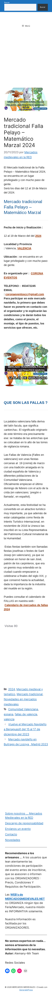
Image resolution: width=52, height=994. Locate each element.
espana (8, 714)
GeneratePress (26, 990)
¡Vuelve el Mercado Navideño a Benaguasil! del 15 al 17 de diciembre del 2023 (25, 729)
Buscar (7, 2)
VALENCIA (24, 248)
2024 (38, 235)
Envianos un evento (18, 828)
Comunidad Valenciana (23, 709)
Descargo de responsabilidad (24, 823)
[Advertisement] (26, 61)
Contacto (11, 834)
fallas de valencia (26, 714)
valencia (9, 719)
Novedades (12, 840)
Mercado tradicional (30, 694)
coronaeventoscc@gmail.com (24, 294)
